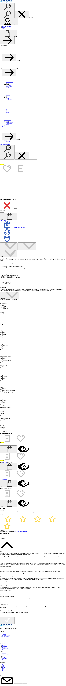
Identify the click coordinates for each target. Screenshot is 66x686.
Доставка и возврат (5, 127)
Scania (7, 114)
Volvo (6, 115)
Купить (2, 219)
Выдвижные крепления (9, 122)
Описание (2, 249)
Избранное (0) (4, 27)
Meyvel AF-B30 (5, 479)
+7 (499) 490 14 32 (3, 2)
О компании (4, 132)
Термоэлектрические (9, 86)
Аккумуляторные (4, 660)
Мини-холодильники (9, 94)
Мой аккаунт (16, 24)
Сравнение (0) (4, 28)
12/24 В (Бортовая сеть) (9, 99)
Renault (7, 113)
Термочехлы (7, 124)
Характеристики (20, 249)
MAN (6, 111)
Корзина (15, 36)
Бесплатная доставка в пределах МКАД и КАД (21, 227)
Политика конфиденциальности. (5, 629)
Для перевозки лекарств (6, 635)
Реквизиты (5, 140)
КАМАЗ (3, 671)
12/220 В (7, 102)
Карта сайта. (12, 629)
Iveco (6, 110)
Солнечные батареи (9, 123)
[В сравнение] (20, 171)
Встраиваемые (4, 646)
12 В (6, 100)
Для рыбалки (4, 634)
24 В (6, 101)
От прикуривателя (5, 659)
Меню (16, 53)
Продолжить (2, 530)
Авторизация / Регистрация (6, 26)
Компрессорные (8, 85)
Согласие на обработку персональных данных (11, 142)
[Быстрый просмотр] (23, 452)
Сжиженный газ (8, 87)
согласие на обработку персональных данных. (21, 531)
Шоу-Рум (3, 125)
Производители (4, 126)
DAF (6, 109)
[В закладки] (7, 171)
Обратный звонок (8, 2)
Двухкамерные (8, 95)
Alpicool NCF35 (5, 462)
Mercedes (7, 112)
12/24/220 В (7, 98)
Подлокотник (4, 647)
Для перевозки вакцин (9, 82)
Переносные (4, 645)
